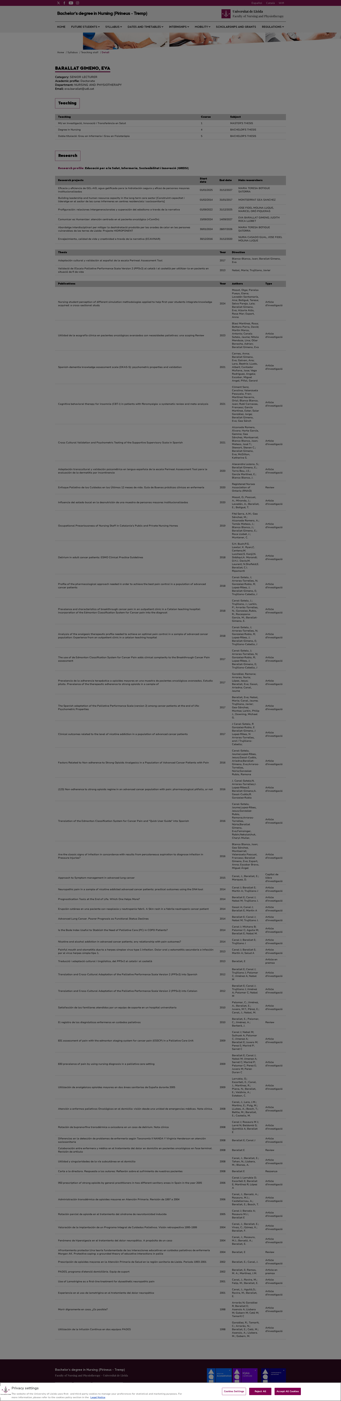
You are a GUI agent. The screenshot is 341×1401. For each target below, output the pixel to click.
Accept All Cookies (288, 1391)
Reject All (260, 1391)
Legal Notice (97, 1397)
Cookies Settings (234, 1391)
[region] (170, 1391)
